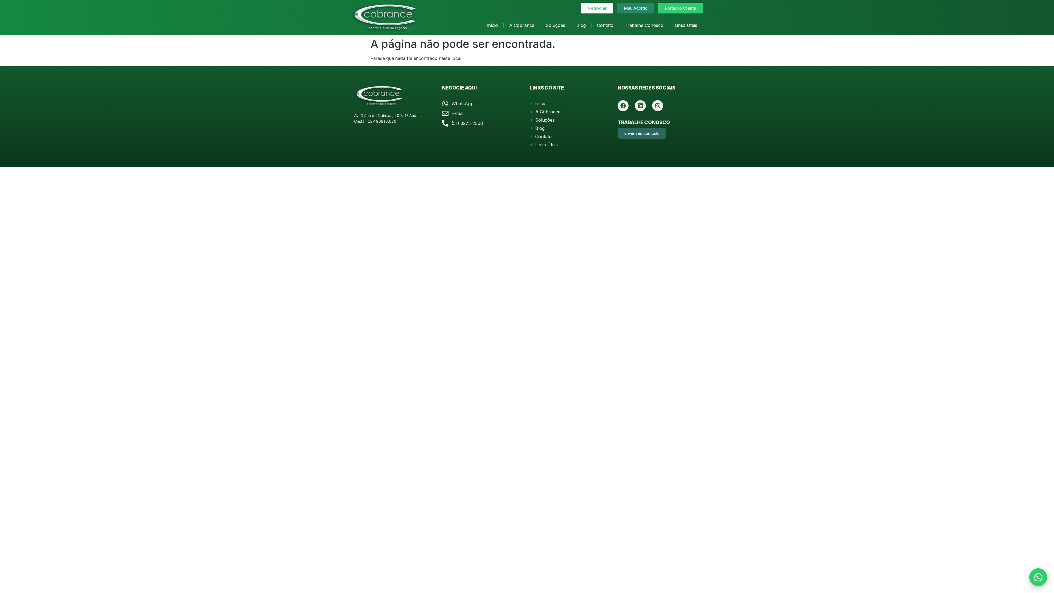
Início (492, 25)
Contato (605, 25)
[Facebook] (623, 105)
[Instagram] (657, 105)
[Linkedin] (640, 105)
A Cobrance (521, 25)
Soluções (555, 25)
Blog (581, 25)
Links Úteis (686, 25)
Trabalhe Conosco (644, 25)
